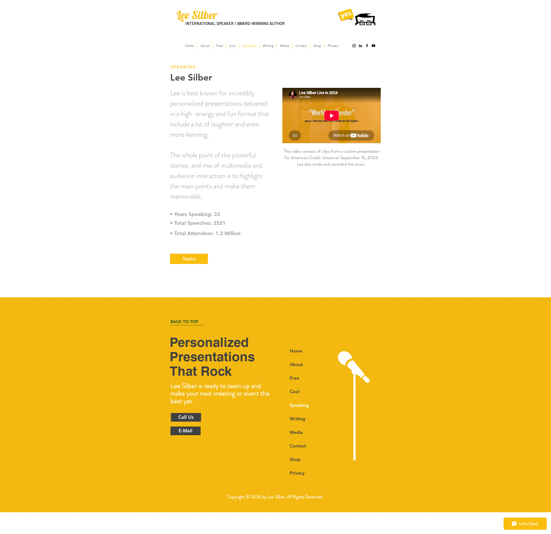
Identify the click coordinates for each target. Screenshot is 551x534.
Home (296, 351)
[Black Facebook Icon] (367, 45)
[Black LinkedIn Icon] (360, 45)
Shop (295, 459)
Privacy (297, 473)
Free (294, 378)
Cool (294, 391)
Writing (297, 418)
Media (296, 432)
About (296, 364)
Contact (298, 446)
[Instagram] (354, 45)
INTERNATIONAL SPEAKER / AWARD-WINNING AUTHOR (235, 23)
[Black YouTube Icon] (373, 45)
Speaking (299, 405)
